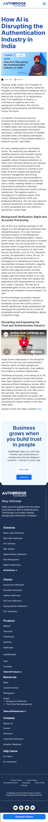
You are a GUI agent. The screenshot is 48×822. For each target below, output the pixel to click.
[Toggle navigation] (44, 3)
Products (9, 620)
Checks (7, 579)
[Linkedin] (32, 808)
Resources (10, 677)
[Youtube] (15, 808)
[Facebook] (21, 808)
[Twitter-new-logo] (27, 808)
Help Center (10, 751)
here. (39, 409)
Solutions (9, 527)
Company (9, 718)
